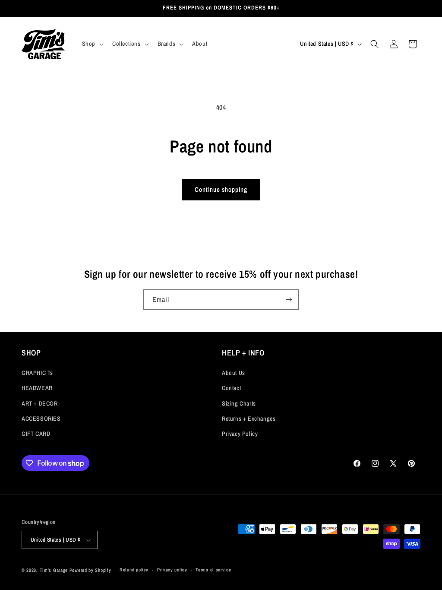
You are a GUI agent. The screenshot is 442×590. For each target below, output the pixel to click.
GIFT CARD (36, 434)
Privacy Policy (240, 434)
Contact (231, 388)
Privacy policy (172, 570)
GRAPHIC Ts (37, 373)
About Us (233, 373)
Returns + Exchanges (248, 418)
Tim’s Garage (54, 570)
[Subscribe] (288, 299)
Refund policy (134, 570)
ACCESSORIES (41, 418)
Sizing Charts (239, 403)
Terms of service (213, 570)
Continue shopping (221, 189)
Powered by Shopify (90, 570)
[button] (92, 44)
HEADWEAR (37, 388)
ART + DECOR (40, 403)
